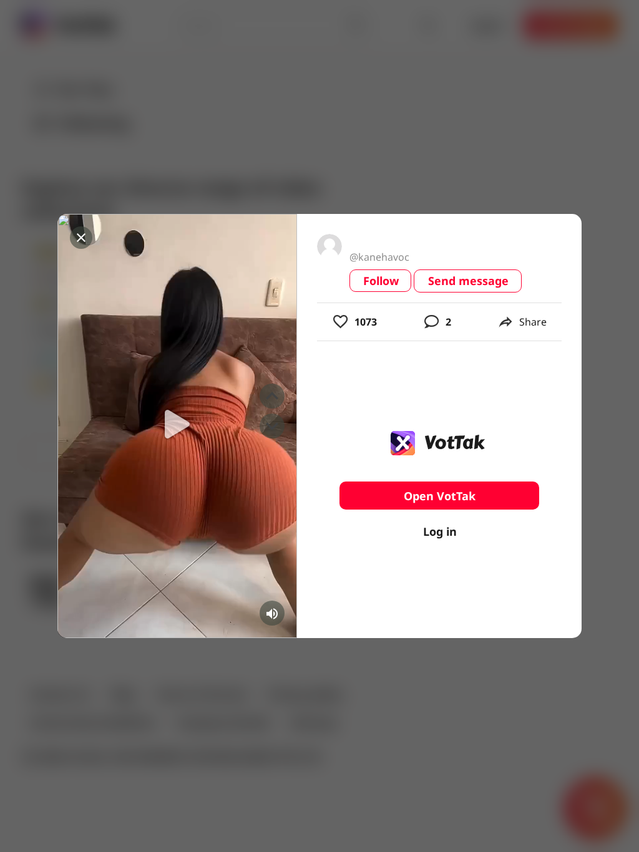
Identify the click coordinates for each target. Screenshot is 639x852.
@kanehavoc (379, 257)
